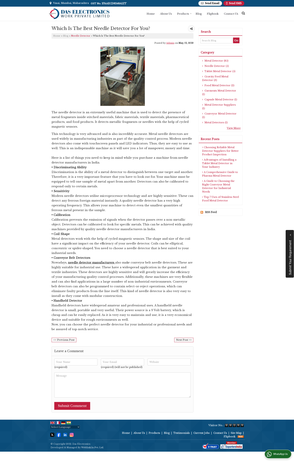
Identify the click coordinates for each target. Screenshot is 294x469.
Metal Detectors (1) (216, 122)
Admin (170, 43)
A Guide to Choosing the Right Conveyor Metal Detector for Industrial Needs (218, 186)
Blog (199, 13)
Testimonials (181, 432)
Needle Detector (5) (216, 66)
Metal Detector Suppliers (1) (219, 106)
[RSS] (241, 436)
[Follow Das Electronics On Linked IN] (65, 434)
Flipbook (213, 13)
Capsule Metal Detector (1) (220, 99)
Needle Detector (80, 36)
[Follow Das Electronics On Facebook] (59, 434)
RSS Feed (211, 212)
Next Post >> (184, 339)
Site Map (236, 432)
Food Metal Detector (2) (219, 85)
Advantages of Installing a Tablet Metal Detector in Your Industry (219, 163)
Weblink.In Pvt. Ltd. (92, 447)
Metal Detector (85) (216, 60)
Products (183, 13)
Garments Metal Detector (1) (219, 92)
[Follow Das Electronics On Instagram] (72, 434)
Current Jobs (201, 432)
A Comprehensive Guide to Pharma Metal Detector (220, 174)
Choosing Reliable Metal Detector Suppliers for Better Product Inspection (220, 151)
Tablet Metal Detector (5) (219, 71)
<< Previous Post (64, 339)
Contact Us (231, 13)
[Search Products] (243, 13)
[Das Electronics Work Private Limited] (79, 13)
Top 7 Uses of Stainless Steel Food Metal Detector (220, 198)
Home (151, 13)
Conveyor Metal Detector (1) (219, 115)
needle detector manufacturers (91, 262)
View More (234, 128)
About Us (166, 13)
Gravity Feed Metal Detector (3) (215, 78)
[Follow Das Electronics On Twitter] (52, 434)
